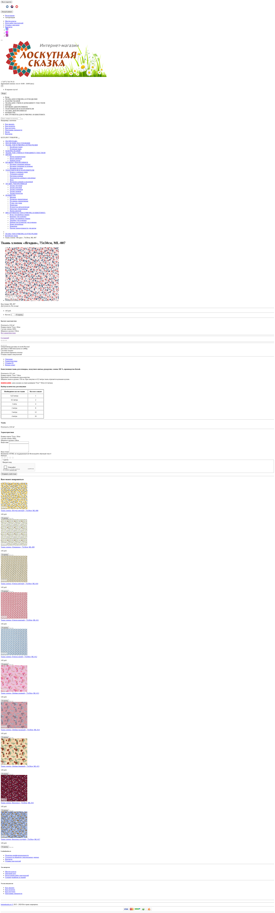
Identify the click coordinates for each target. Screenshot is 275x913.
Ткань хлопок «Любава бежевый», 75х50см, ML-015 (20, 766)
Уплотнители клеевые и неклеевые (23, 178)
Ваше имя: (4, 442)
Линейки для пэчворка (18, 220)
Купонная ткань (15, 149)
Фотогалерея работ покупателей (17, 875)
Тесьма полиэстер (16, 193)
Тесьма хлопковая (16, 189)
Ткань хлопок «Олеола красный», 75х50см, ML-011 (20, 620)
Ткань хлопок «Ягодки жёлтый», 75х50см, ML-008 (19, 510)
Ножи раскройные (16, 224)
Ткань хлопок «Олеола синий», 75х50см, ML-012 (19, 657)
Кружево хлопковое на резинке (21, 166)
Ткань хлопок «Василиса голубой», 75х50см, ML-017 (20, 839)
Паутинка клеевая (16, 176)
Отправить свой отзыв (9, 474)
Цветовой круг (10, 873)
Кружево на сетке (16, 168)
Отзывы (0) (9, 363)
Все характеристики (8, 333)
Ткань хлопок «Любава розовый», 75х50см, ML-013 (20, 693)
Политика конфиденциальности (17, 855)
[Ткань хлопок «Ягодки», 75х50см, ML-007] (32, 300)
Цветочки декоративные (19, 209)
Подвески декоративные (19, 199)
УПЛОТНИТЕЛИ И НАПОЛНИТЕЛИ (19, 170)
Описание (9, 359)
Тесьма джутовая (16, 186)
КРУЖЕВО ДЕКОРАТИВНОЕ (16, 162)
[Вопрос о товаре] (2, 340)
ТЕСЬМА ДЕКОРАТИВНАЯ (16, 184)
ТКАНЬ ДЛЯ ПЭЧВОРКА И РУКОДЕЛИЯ (21, 145)
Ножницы (13, 226)
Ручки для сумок (16, 203)
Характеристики (11, 361)
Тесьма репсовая (16, 187)
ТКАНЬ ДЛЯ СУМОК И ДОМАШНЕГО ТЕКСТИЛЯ (25, 153)
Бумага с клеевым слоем (19, 172)
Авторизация (10, 17)
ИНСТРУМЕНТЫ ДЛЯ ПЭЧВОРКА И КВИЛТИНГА (25, 213)
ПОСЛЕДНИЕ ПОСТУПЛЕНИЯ (17, 143)
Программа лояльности (13, 130)
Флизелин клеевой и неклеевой (21, 182)
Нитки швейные (16, 158)
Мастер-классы (10, 21)
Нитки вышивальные (17, 157)
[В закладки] (4, 340)
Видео (7, 132)
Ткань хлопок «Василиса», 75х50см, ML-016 (17, 803)
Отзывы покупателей (13, 861)
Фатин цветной (15, 211)
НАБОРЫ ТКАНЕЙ (12, 151)
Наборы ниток (15, 160)
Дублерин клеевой (16, 174)
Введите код (7, 462)
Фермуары (14, 205)
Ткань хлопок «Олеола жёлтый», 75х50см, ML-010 (19, 584)
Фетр (12, 180)
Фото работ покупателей (14, 23)
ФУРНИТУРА (10, 195)
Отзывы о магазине (12, 25)
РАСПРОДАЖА (11, 141)
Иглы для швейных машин (19, 215)
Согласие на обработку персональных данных (22, 857)
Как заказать (9, 124)
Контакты (8, 27)
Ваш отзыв (5, 452)
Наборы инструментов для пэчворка (23, 222)
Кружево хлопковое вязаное (20, 164)
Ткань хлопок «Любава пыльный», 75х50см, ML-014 (20, 730)
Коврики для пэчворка (18, 216)
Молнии (13, 197)
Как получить (10, 128)
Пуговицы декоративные (19, 201)
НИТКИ (8, 155)
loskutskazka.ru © (7, 904)
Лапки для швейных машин (20, 218)
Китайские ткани (16, 147)
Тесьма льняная (15, 191)
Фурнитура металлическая (19, 207)
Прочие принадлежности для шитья (23, 228)
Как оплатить (10, 126)
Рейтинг (4, 456)
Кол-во (7, 315)
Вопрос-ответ (10, 365)
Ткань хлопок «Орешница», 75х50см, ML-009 (17, 547)
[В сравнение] (6, 340)
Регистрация (9, 15)
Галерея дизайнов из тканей (15, 877)
